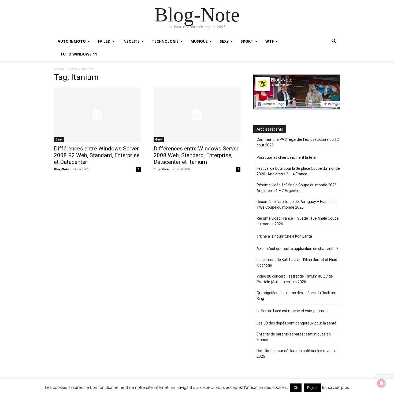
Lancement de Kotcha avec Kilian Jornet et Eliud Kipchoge (297, 262)
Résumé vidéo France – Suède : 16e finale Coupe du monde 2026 (298, 221)
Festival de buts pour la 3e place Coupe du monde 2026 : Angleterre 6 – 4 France (298, 171)
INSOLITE (131, 41)
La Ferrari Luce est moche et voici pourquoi (292, 311)
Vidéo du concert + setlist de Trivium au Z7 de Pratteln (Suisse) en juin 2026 (295, 279)
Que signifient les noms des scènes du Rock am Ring (296, 296)
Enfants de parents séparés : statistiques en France (294, 337)
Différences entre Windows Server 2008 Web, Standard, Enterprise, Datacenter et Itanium (196, 155)
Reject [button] (312, 387)
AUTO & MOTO (72, 41)
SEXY (224, 41)
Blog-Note (61, 169)
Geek (58, 139)
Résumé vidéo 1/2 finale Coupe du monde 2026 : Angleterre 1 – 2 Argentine (297, 188)
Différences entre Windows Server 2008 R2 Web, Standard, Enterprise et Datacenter (97, 155)
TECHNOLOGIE (165, 41)
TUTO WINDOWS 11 (78, 54)
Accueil (59, 69)
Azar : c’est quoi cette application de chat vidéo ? (297, 248)
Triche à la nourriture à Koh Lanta (284, 236)
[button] (333, 41)
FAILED (104, 41)
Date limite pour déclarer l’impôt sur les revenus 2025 (297, 354)
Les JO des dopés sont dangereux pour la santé (296, 323)
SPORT (247, 41)
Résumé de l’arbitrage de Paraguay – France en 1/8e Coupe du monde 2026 (297, 204)
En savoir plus (335, 387)
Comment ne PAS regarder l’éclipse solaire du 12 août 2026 (298, 142)
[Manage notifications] (381, 383)
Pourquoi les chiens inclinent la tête (286, 157)
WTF (269, 41)
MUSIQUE (199, 41)
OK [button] (295, 387)
